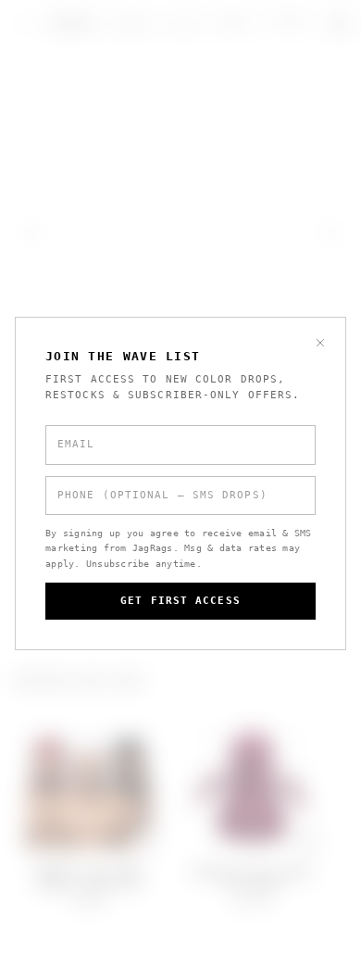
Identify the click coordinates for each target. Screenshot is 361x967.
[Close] (320, 343)
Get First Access (180, 601)
